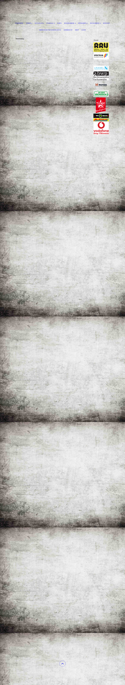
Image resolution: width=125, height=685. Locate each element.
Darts (59, 23)
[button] (62, 663)
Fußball (49, 23)
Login (83, 30)
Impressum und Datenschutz (50, 30)
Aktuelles (39, 23)
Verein (28, 23)
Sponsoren (82, 23)
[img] (62, 8)
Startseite (19, 23)
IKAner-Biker (69, 23)
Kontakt (106, 23)
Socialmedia (94, 23)
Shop (77, 30)
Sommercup (68, 30)
